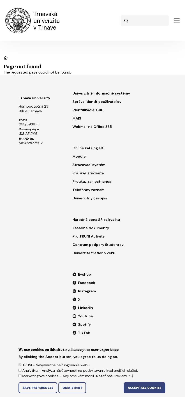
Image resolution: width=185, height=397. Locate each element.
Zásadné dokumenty (90, 228)
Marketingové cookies (40, 376)
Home (6, 58)
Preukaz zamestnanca (91, 181)
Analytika (30, 370)
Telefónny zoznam (88, 189)
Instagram (87, 291)
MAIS (76, 118)
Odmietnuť (72, 387)
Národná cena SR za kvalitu (96, 219)
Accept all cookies (144, 387)
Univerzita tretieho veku (93, 253)
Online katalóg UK (88, 148)
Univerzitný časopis (89, 198)
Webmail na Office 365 (92, 126)
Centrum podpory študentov (98, 244)
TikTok (84, 332)
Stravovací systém (88, 164)
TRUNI (27, 365)
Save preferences (38, 387)
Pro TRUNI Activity (88, 236)
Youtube (85, 316)
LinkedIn (85, 307)
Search (126, 20)
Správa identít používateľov (96, 101)
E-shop (84, 274)
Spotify (84, 324)
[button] (177, 20)
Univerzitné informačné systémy (101, 93)
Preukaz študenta (88, 173)
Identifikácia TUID (88, 110)
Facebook (86, 282)
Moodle (79, 156)
